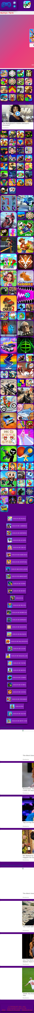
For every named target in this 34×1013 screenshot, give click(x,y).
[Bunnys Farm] (4, 76)
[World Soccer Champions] (4, 161)
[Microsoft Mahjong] (12, 84)
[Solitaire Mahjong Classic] (12, 76)
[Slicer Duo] (28, 161)
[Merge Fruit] (28, 169)
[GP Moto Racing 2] (20, 161)
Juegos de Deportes (19, 533)
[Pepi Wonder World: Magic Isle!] (12, 185)
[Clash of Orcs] (28, 76)
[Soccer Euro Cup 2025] (12, 161)
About (3, 1010)
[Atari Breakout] (4, 153)
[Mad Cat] (4, 92)
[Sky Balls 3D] (20, 185)
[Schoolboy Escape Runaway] (12, 153)
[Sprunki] (20, 177)
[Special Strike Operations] (12, 169)
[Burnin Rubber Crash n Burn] (20, 76)
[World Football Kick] (20, 84)
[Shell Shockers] (4, 193)
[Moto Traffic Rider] (20, 169)
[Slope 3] (12, 177)
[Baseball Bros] (4, 137)
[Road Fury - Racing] (4, 100)
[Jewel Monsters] (4, 84)
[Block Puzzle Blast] (4, 185)
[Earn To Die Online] (28, 145)
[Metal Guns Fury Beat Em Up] (4, 177)
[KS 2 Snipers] (20, 92)
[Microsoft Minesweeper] (28, 153)
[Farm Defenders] (20, 100)
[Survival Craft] (12, 137)
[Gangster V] (28, 92)
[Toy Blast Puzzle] (12, 92)
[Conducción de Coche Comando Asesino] (27, 7)
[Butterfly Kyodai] (20, 153)
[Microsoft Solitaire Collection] (12, 193)
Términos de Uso (27, 1010)
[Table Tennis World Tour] (4, 169)
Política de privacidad (13, 1010)
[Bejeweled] (20, 145)
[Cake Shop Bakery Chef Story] (28, 84)
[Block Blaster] (28, 100)
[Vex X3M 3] (4, 145)
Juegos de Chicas (19, 547)
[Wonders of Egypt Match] (12, 145)
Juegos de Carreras (19, 526)
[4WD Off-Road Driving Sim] (28, 177)
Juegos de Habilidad (19, 554)
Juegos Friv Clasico (4, 2)
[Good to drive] (20, 137)
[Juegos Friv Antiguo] (14, 3)
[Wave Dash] (28, 137)
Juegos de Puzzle (19, 518)
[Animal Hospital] (12, 100)
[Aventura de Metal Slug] (28, 185)
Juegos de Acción (19, 540)
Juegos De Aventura (19, 562)
